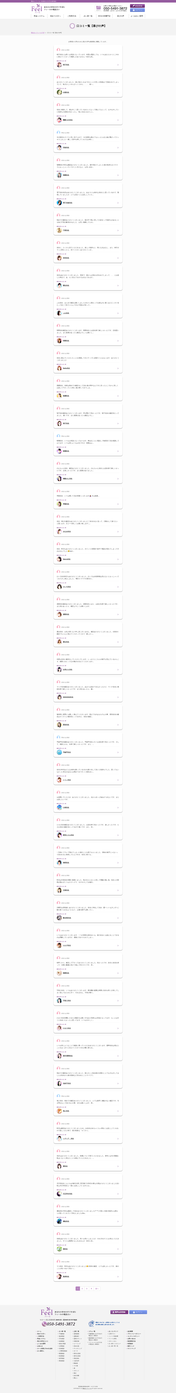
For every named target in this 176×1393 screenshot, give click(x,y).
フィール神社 (113, 1338)
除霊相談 (61, 1356)
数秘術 (76, 1363)
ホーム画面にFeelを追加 (44, 1348)
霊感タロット (78, 1338)
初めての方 (55, 16)
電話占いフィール (87, 1388)
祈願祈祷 (76, 1341)
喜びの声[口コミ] (42, 1341)
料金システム (39, 16)
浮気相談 (61, 1338)
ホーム (39, 1331)
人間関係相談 (63, 1351)
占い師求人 (40, 1351)
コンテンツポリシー (134, 1336)
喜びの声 (120, 16)
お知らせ (40, 1346)
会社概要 (130, 1331)
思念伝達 (76, 1346)
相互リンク (131, 1346)
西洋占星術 (77, 1353)
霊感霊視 (76, 1334)
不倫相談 (61, 1334)
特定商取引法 (132, 1341)
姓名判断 (76, 1375)
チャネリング (78, 1348)
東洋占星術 (77, 1356)
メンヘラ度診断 (113, 1336)
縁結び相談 (62, 1343)
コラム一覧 (92, 1331)
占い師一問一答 (113, 1346)
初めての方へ (41, 1334)
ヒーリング (77, 1343)
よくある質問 (41, 1343)
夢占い (76, 1378)
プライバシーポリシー (134, 1334)
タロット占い (113, 1341)
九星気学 (76, 1361)
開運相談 (61, 1353)
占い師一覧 (88, 16)
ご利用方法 (71, 16)
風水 (75, 1373)
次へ (97, 1289)
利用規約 (130, 1343)
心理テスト (112, 1334)
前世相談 (61, 1358)
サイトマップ (132, 1348)
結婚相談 (61, 1341)
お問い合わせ (132, 1338)
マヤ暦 (76, 1366)
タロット (76, 1370)
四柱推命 (76, 1358)
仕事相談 (61, 1346)
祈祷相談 (61, 1348)
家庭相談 (61, 1361)
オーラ (76, 1351)
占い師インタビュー (115, 1343)
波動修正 (76, 1336)
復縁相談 (61, 1336)
